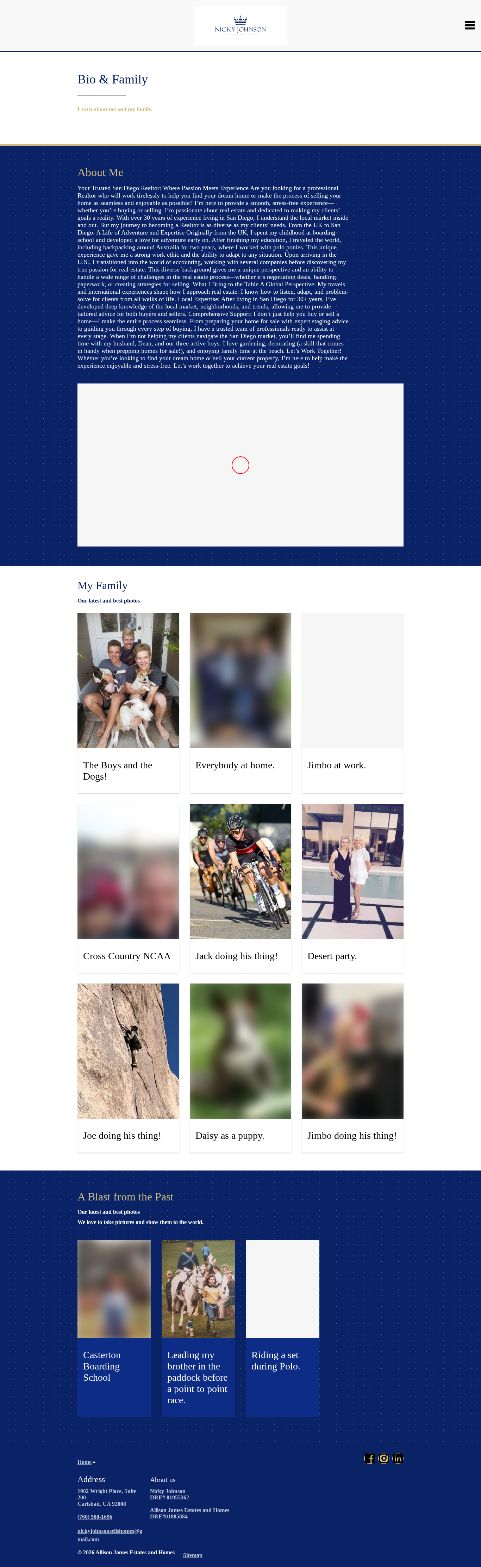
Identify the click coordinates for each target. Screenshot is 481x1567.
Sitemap (192, 1555)
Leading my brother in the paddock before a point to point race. (197, 1377)
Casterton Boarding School (102, 1366)
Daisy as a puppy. (229, 1135)
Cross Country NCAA (128, 955)
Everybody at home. (235, 765)
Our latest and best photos (108, 1212)
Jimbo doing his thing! (352, 1135)
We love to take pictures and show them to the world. (140, 1222)
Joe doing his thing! (122, 1135)
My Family (102, 585)
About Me (100, 172)
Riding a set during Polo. (275, 1360)
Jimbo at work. (336, 765)
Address (91, 1479)
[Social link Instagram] (383, 1458)
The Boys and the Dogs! (117, 771)
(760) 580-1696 (94, 1517)
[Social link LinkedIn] (398, 1458)
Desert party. (332, 955)
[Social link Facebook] (369, 1458)
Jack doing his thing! (236, 955)
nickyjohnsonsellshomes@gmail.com (109, 1535)
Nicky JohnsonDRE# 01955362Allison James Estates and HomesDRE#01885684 (189, 1503)
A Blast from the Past (125, 1196)
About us (163, 1480)
